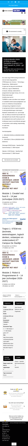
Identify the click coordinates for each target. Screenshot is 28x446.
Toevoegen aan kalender (11, 160)
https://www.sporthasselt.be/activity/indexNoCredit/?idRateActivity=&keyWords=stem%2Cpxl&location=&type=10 (8, 343)
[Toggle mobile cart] (22, 13)
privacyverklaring (13, 422)
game (4, 332)
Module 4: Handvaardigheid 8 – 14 (19, 295)
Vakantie (5, 324)
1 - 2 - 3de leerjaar (7, 328)
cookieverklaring (21, 422)
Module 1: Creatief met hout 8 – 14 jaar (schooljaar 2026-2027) (13, 196)
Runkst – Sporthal (19, 361)
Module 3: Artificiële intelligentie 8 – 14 (7, 295)
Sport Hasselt (18, 307)
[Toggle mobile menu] (25, 13)
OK (14, 444)
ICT (7, 332)
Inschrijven (5, 127)
